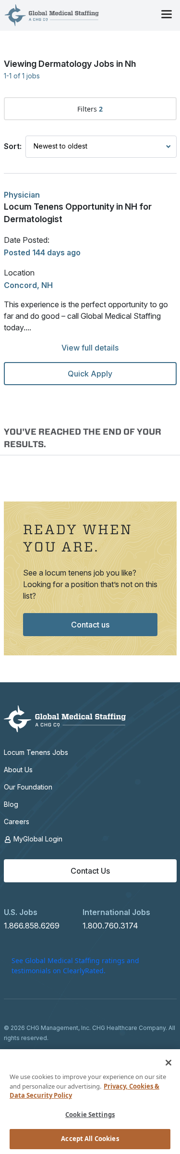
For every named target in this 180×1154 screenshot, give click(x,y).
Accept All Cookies (90, 1138)
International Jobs (116, 912)
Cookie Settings (90, 1114)
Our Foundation (28, 787)
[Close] (168, 1062)
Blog (11, 804)
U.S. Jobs (20, 912)
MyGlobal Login (37, 839)
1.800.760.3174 (110, 925)
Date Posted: (26, 240)
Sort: (13, 146)
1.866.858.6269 (32, 925)
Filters (90, 108)
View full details (90, 347)
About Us (18, 769)
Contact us (90, 624)
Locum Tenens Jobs (36, 752)
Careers (16, 821)
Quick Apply (90, 373)
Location (19, 272)
